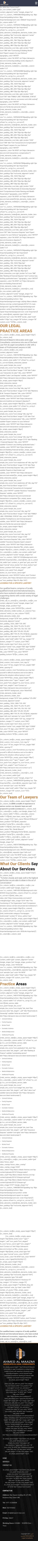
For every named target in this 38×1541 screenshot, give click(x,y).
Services (6, 1462)
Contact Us (7, 1465)
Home (5, 1458)
